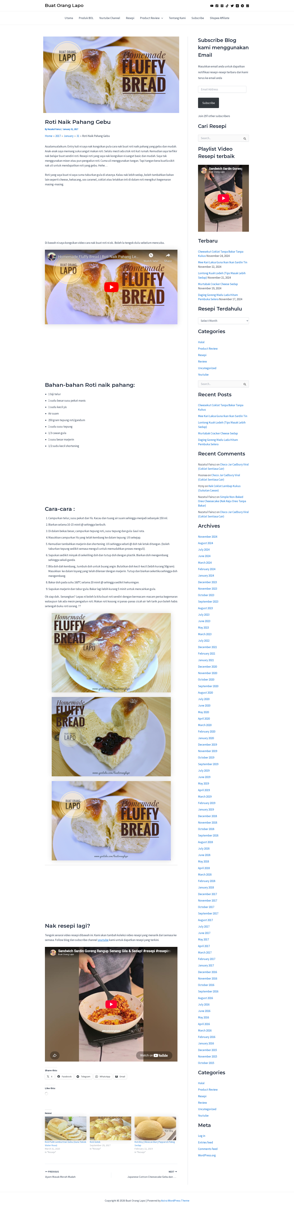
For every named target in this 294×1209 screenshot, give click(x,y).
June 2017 (204, 933)
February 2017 (206, 959)
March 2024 (204, 562)
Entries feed (205, 1142)
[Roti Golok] (110, 1128)
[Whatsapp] (247, 5)
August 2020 (205, 692)
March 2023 (204, 634)
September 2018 (208, 835)
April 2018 (204, 868)
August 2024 (205, 543)
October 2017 (206, 907)
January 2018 (206, 887)
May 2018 (203, 861)
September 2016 (208, 991)
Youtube (203, 374)
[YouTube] (211, 5)
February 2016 (206, 1037)
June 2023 (204, 621)
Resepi (130, 18)
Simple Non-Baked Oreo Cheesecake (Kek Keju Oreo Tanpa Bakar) (222, 501)
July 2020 (203, 699)
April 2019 (204, 790)
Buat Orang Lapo (64, 5)
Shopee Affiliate (219, 18)
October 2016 (206, 985)
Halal (201, 342)
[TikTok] (227, 5)
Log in (201, 1136)
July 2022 (203, 640)
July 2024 (203, 549)
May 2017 (203, 939)
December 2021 (207, 647)
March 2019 (204, 796)
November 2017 (207, 900)
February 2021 (206, 653)
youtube (103, 940)
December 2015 (207, 1050)
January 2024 (206, 575)
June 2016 (204, 1011)
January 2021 (206, 660)
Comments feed (208, 1149)
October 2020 (206, 679)
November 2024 (207, 537)
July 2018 (203, 848)
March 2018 (204, 874)
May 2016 (203, 1017)
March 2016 (204, 1030)
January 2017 (206, 965)
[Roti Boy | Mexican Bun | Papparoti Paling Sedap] (155, 1128)
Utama (69, 18)
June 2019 (204, 777)
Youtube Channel (109, 18)
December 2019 (207, 744)
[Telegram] (242, 5)
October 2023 (206, 595)
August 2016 (205, 998)
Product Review (150, 18)
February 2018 (206, 881)
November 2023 (207, 588)
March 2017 (204, 952)
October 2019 (206, 757)
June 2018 (204, 855)
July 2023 (203, 614)
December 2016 (207, 972)
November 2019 (207, 751)
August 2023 (205, 608)
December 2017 (207, 894)
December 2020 (207, 666)
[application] (161, 18)
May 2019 (203, 783)
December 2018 (207, 816)
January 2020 (206, 738)
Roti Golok (95, 1141)
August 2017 (205, 920)
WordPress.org (207, 1155)
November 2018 (207, 822)
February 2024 (206, 569)
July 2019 (203, 770)
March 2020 (204, 725)
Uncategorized (207, 368)
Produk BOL (86, 18)
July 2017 (203, 926)
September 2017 (208, 913)
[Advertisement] (111, 215)
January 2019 (206, 809)
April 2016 (204, 1024)
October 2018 (206, 829)
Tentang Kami (177, 18)
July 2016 (203, 1004)
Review (202, 362)
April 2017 (204, 946)
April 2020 (204, 718)
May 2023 (203, 627)
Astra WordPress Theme (175, 1200)
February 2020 (206, 731)
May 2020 (203, 712)
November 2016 (207, 978)
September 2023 (208, 601)
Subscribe (197, 18)
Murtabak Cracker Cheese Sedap (218, 284)
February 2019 (206, 803)
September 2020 (208, 686)
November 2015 (207, 1056)
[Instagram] (222, 5)
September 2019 (208, 764)
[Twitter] (232, 5)
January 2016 (206, 1043)
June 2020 (204, 705)
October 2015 (206, 1063)
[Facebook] (216, 5)
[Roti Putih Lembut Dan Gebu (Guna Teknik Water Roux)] (65, 1128)
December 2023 (207, 582)
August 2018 (205, 842)
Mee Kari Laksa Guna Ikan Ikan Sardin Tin (222, 262)
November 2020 (207, 673)
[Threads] (237, 5)
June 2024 (204, 556)
